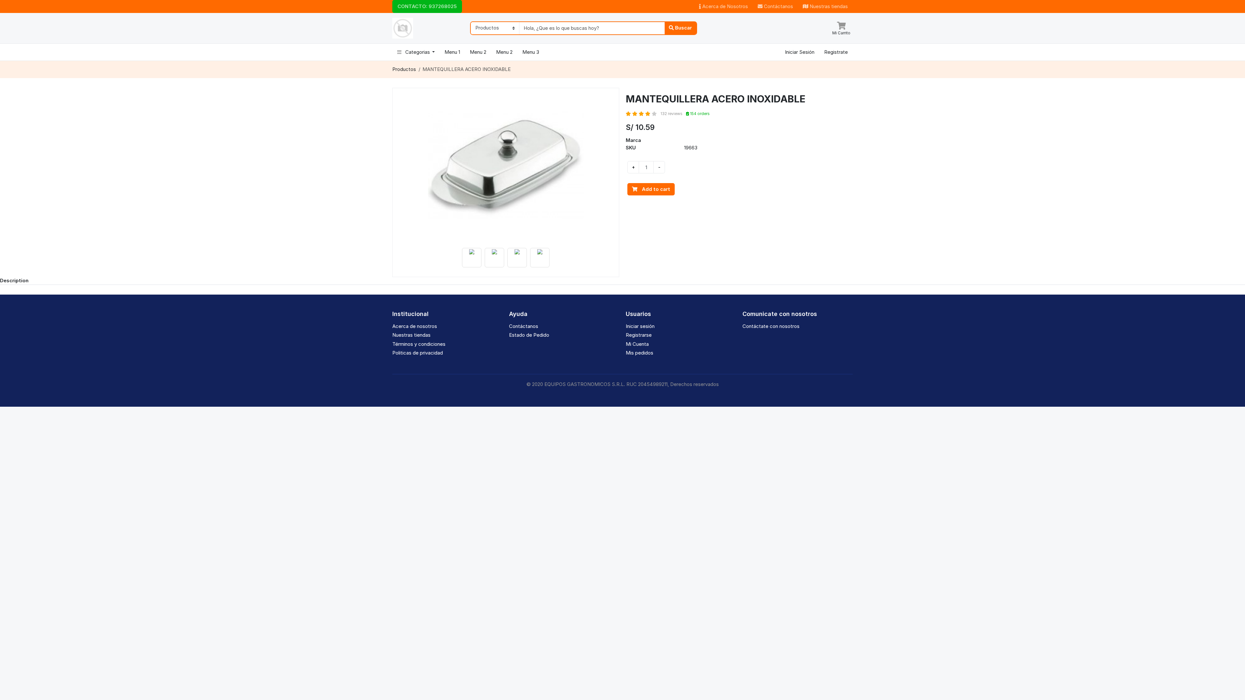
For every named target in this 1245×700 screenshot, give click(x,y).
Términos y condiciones (418, 344)
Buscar (683, 28)
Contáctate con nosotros (771, 326)
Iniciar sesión (640, 326)
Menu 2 (478, 52)
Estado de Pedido (529, 335)
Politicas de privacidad (417, 353)
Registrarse (639, 335)
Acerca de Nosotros (724, 6)
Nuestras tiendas (828, 6)
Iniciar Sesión (799, 52)
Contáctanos (778, 6)
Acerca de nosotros (414, 326)
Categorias (417, 52)
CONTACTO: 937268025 (427, 6)
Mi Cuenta (637, 344)
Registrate (836, 52)
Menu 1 (452, 52)
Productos (404, 69)
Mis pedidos (639, 353)
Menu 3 (530, 52)
